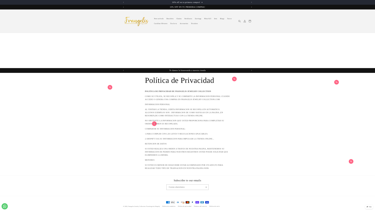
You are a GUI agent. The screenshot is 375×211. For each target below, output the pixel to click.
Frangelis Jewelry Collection (137, 206)
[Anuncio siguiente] (251, 2)
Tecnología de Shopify (153, 206)
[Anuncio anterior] (123, 2)
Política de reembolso (169, 206)
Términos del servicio (200, 206)
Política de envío (214, 206)
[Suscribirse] (205, 187)
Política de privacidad (184, 206)
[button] (239, 21)
